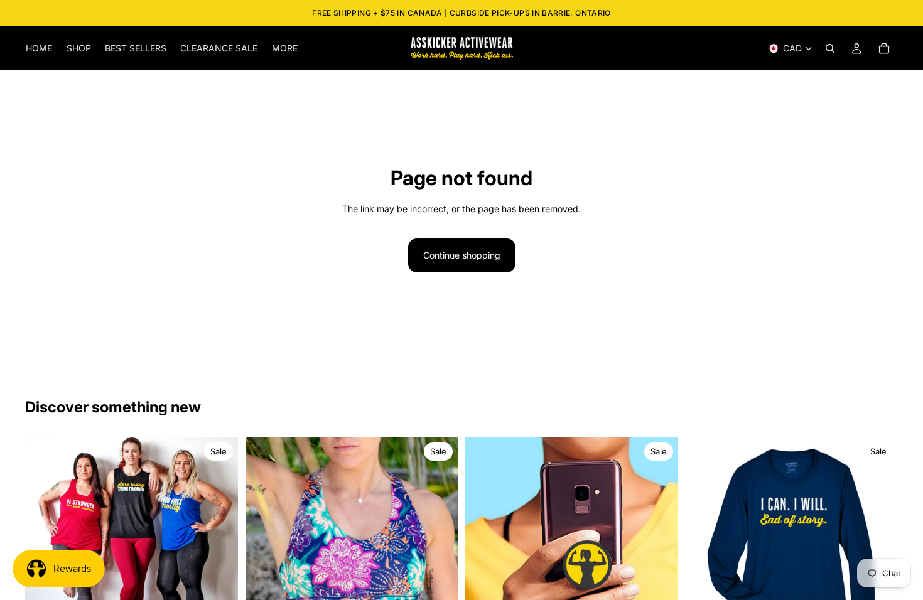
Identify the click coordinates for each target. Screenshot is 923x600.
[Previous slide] (44, 544)
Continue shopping (461, 255)
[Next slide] (219, 544)
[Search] (830, 48)
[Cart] (884, 48)
